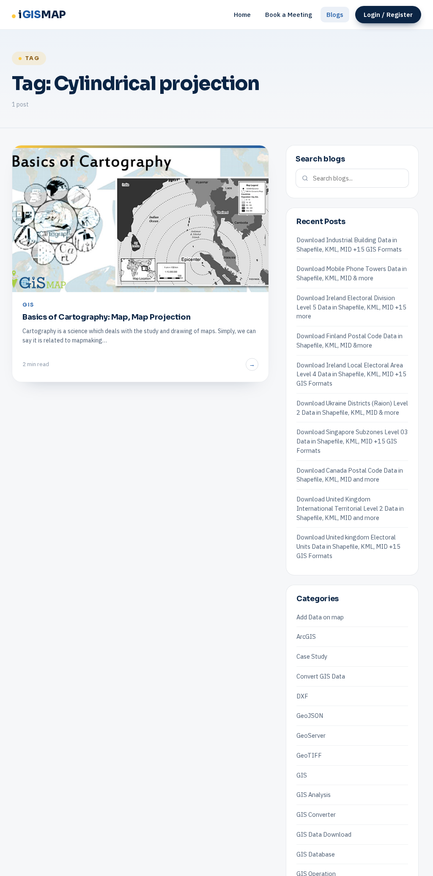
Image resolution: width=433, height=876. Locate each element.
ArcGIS (306, 636)
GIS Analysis (313, 795)
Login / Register (388, 15)
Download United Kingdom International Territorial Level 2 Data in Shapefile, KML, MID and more (350, 508)
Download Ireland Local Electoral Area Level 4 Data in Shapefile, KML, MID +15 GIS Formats (351, 374)
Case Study (311, 656)
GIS (301, 775)
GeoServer (311, 735)
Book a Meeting (288, 15)
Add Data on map (320, 617)
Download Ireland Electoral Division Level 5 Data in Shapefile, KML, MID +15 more (351, 307)
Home (242, 15)
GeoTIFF (309, 755)
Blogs (334, 15)
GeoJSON (309, 716)
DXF (302, 696)
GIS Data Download (323, 834)
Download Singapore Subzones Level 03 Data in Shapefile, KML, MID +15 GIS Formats (352, 441)
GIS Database (315, 854)
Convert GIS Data (320, 676)
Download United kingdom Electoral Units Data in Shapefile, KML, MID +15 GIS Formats (348, 546)
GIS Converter (316, 814)
